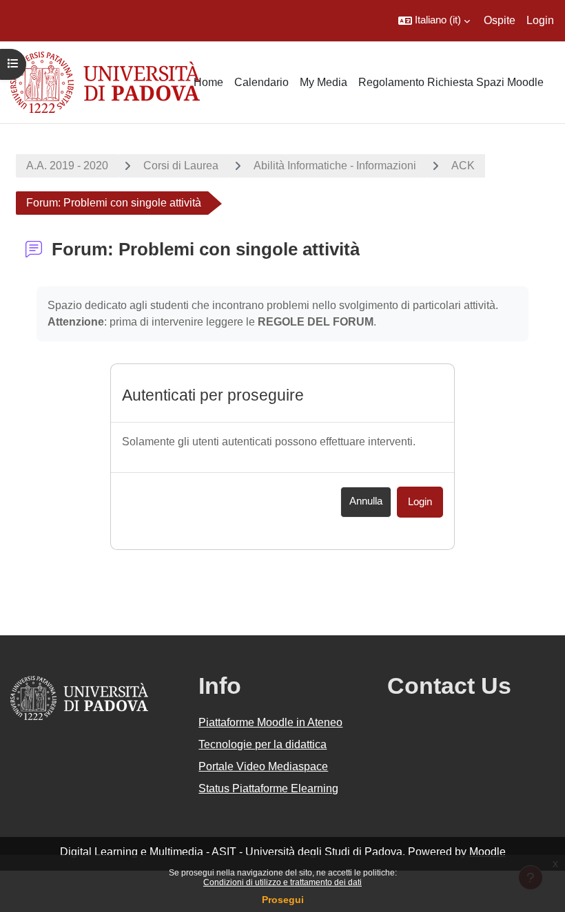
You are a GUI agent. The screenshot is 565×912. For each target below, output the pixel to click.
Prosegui (283, 899)
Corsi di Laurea (180, 165)
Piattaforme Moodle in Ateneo (270, 722)
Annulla (365, 501)
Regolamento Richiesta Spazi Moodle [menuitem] (451, 82)
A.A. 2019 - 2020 (67, 165)
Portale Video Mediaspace (263, 766)
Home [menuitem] (208, 82)
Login (540, 20)
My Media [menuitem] (323, 82)
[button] (434, 20)
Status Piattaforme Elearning (268, 788)
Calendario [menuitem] (261, 82)
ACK (463, 165)
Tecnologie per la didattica (262, 744)
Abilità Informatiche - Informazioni (335, 165)
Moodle (487, 852)
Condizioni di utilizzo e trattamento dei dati (282, 882)
